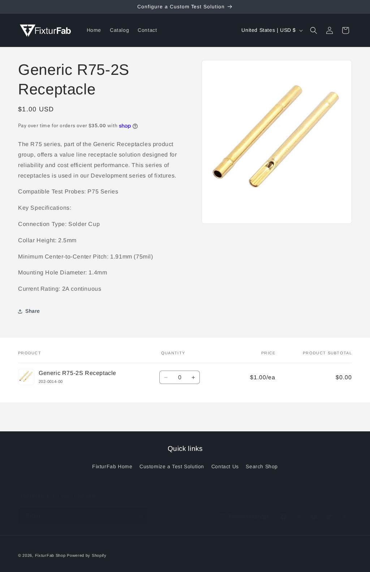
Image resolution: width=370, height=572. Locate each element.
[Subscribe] (140, 515)
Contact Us (225, 466)
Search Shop (262, 466)
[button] (314, 30)
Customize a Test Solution (171, 466)
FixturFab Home (112, 466)
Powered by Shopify (87, 555)
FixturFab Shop (50, 555)
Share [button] (32, 311)
